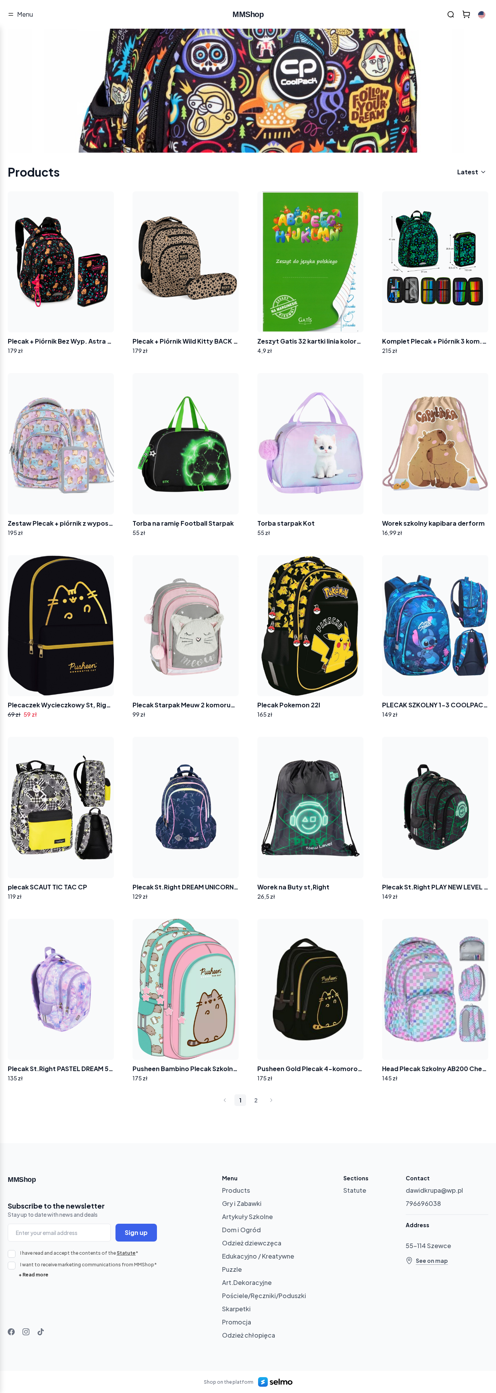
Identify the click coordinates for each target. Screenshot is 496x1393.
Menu (25, 14)
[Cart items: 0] (466, 14)
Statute (126, 1253)
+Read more (33, 1275)
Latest (467, 172)
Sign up (136, 1232)
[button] (225, 1100)
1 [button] (240, 1100)
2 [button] (256, 1100)
